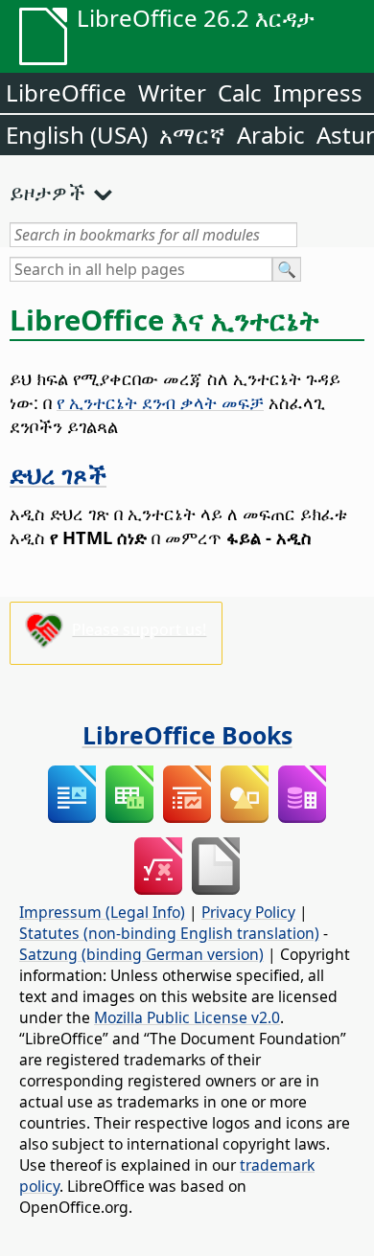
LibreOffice (66, 92)
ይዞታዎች (47, 191)
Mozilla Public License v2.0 (187, 1017)
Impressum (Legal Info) (102, 912)
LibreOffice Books (187, 735)
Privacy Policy (248, 912)
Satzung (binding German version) (141, 954)
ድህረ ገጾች (58, 474)
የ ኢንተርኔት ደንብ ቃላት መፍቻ (160, 402)
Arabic (271, 134)
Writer (172, 92)
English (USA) (77, 134)
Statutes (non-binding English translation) (169, 933)
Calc (240, 92)
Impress (317, 92)
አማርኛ (192, 134)
